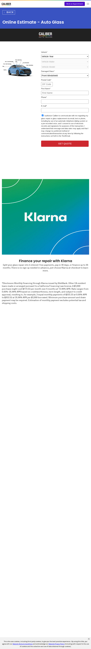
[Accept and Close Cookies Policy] (88, 639)
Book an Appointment (74, 4)
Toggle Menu (88, 3)
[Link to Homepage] (6, 4)
